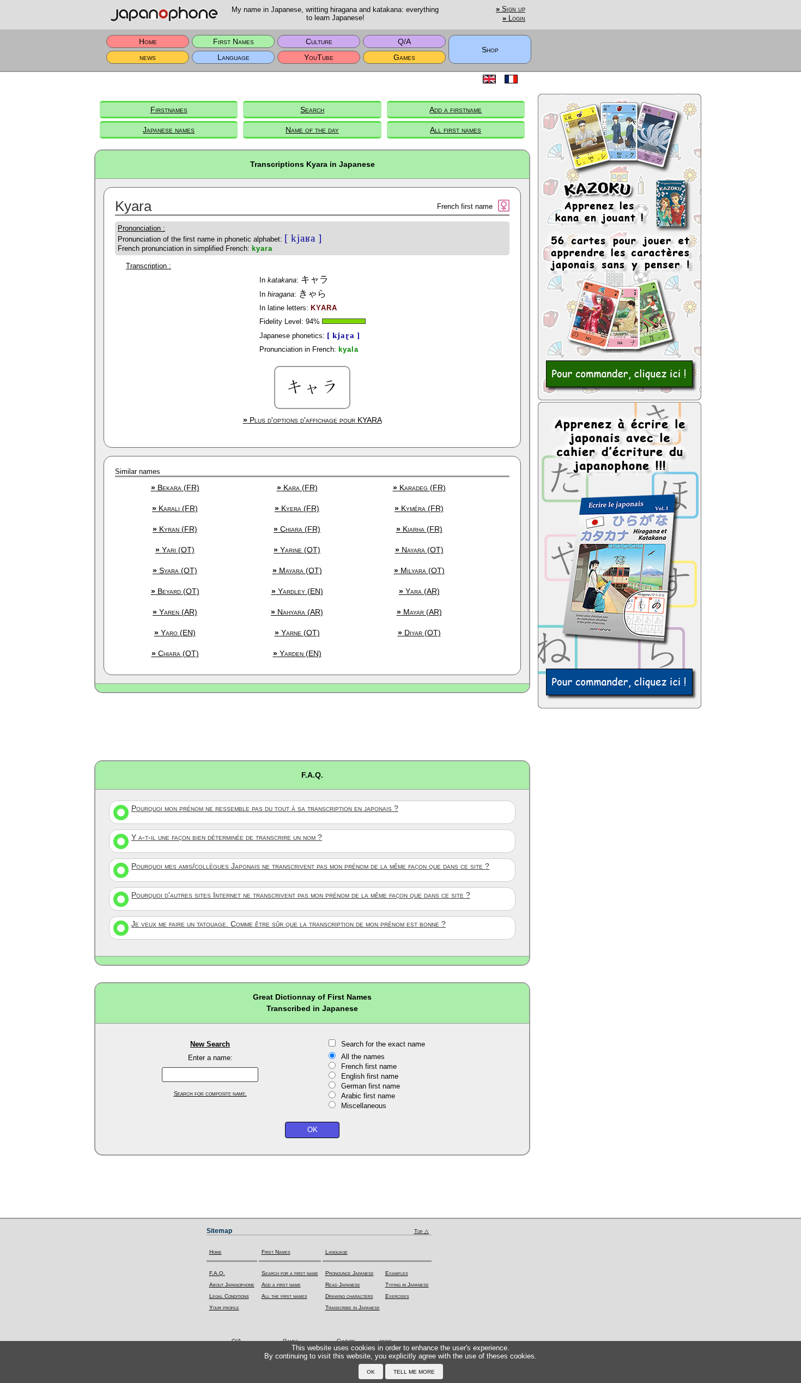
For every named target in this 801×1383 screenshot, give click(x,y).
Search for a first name (290, 1273)
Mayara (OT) (297, 570)
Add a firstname (455, 109)
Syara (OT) (175, 570)
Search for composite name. (210, 1093)
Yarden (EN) (297, 653)
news (147, 57)
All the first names (284, 1296)
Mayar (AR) (419, 612)
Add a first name (281, 1285)
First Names (233, 41)
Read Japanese (342, 1285)
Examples (396, 1273)
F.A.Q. (217, 1273)
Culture (319, 41)
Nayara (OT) (419, 549)
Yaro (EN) (175, 632)
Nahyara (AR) (297, 612)
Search (312, 109)
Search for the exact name (383, 1044)
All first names (455, 129)
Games (404, 57)
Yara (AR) (419, 591)
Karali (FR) (175, 508)
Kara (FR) (297, 487)
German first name (370, 1086)
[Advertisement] (312, 725)
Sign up (510, 9)
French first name (369, 1066)
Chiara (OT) (175, 653)
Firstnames (168, 109)
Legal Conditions (229, 1296)
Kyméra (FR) (419, 508)
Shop (490, 49)
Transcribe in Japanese (352, 1307)
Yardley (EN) (297, 591)
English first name (369, 1076)
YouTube (318, 57)
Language (233, 57)
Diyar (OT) (419, 632)
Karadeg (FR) (419, 487)
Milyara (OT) (419, 570)
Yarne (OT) (297, 632)
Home (148, 41)
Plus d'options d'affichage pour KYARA (312, 420)
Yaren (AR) (175, 612)
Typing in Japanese (407, 1285)
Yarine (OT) (297, 549)
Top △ (421, 1231)
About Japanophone (231, 1285)
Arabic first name (368, 1096)
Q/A (404, 41)
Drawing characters (349, 1296)
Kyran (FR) (175, 529)
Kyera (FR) (297, 508)
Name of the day (312, 129)
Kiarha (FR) (419, 529)
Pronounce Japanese (349, 1273)
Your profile (224, 1307)
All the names (363, 1057)
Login (513, 18)
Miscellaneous (363, 1106)
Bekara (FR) (175, 487)
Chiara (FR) (297, 529)
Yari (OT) (175, 549)
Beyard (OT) (175, 591)
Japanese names (169, 129)
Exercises (397, 1296)
